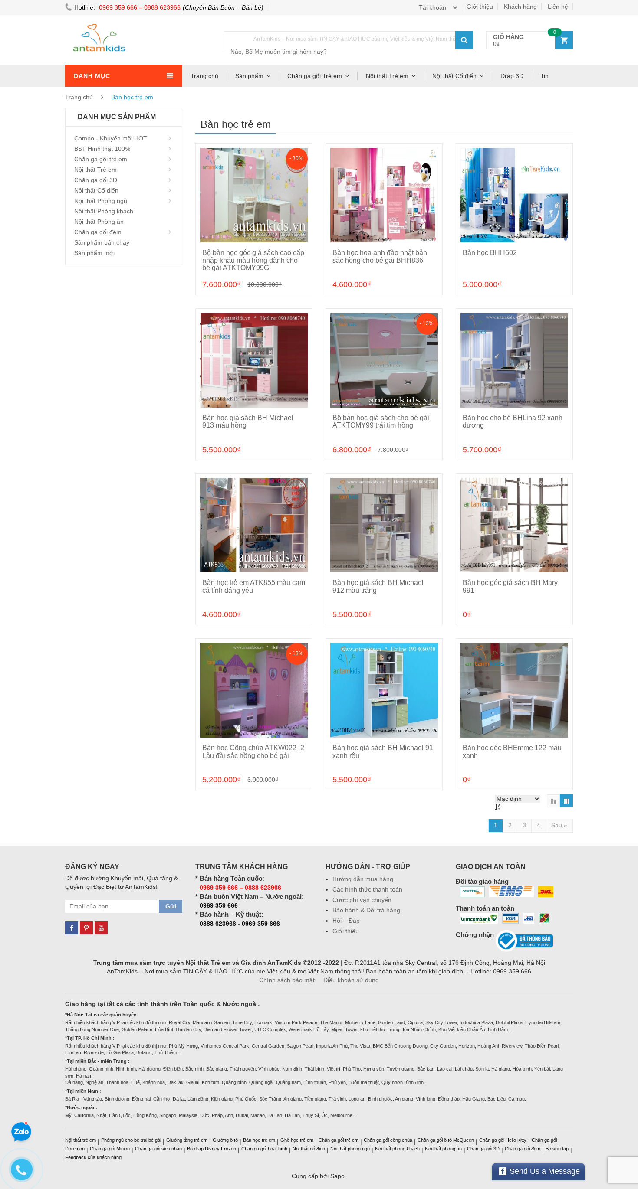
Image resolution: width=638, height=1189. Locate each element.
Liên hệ (558, 6)
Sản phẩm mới (94, 252)
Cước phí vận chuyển (361, 899)
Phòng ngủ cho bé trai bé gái (131, 1140)
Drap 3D (511, 75)
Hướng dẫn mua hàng (362, 878)
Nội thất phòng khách (397, 1148)
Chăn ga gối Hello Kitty (502, 1140)
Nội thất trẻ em (80, 1140)
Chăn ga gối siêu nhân (158, 1148)
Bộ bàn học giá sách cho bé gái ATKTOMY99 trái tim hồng (380, 421)
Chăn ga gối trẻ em (100, 159)
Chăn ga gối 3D (95, 179)
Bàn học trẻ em (259, 1140)
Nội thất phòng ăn (443, 1148)
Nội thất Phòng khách (103, 211)
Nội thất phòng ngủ (350, 1148)
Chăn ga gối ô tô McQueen (446, 1140)
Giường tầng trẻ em (186, 1140)
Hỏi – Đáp (346, 920)
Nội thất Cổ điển (454, 75)
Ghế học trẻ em (296, 1140)
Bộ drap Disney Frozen (211, 1148)
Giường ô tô (225, 1140)
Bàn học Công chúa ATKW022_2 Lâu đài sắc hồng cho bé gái (253, 751)
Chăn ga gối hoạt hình (264, 1148)
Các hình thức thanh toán (367, 889)
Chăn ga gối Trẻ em (314, 75)
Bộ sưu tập (557, 1148)
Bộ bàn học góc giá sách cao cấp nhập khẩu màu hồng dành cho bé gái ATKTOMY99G (253, 260)
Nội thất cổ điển (309, 1148)
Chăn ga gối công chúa (388, 1140)
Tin (544, 75)
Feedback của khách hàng (93, 1157)
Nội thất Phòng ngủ (100, 200)
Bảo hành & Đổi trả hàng (366, 910)
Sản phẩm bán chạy (101, 242)
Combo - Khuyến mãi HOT (110, 138)
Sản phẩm (249, 75)
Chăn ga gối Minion (110, 1148)
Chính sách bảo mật (287, 980)
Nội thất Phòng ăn (99, 221)
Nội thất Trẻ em (387, 75)
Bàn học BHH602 (490, 252)
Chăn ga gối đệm (98, 232)
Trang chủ (204, 75)
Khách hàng (520, 6)
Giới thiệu (480, 6)
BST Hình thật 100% (102, 148)
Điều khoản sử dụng (351, 980)
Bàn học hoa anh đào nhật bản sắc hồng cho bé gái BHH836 (379, 256)
